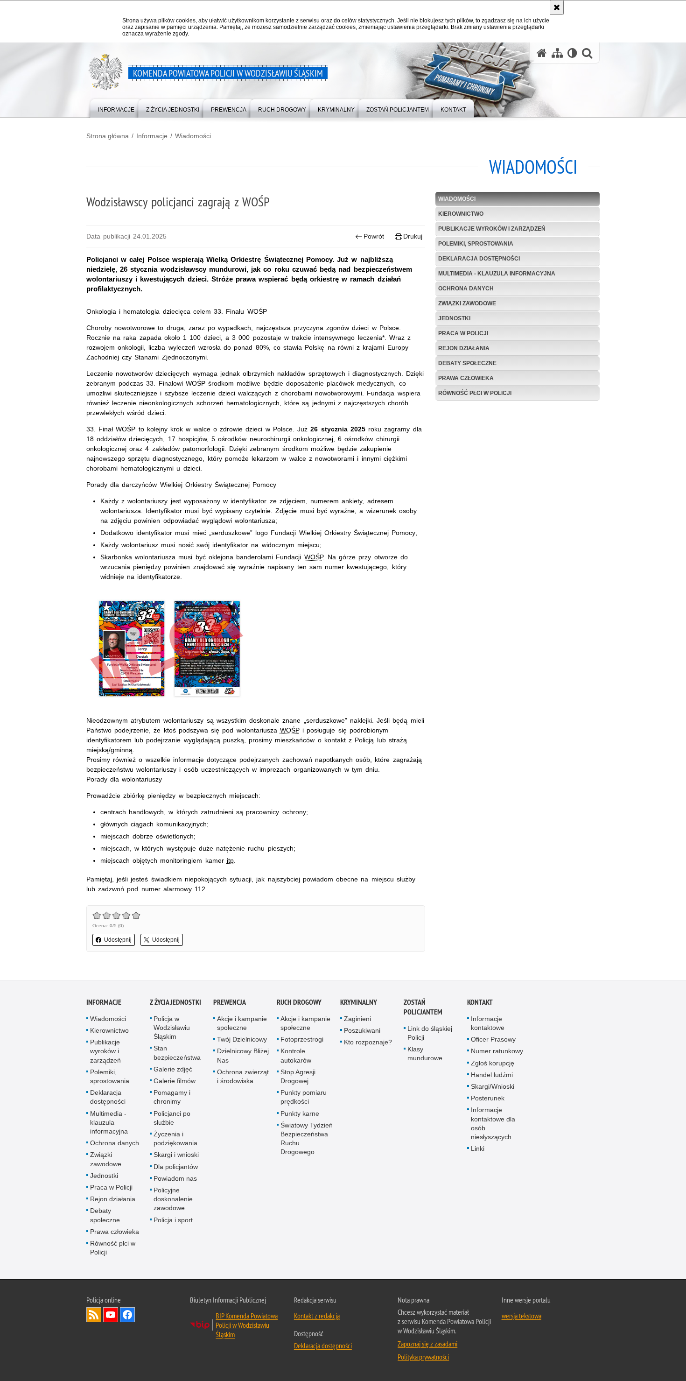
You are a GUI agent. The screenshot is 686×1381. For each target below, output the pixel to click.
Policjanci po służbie (172, 1118)
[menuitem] (116, 108)
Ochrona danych (466, 288)
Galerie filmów (175, 1081)
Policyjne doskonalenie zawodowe (173, 1199)
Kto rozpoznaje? (368, 1042)
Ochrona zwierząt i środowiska (243, 1076)
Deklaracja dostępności (479, 258)
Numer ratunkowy (497, 1051)
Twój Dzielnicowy (242, 1039)
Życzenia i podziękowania (175, 1138)
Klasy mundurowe (424, 1053)
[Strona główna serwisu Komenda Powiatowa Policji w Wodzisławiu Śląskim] (542, 53)
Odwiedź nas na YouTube (110, 1314)
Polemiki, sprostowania (475, 243)
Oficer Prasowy (493, 1039)
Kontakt (480, 1002)
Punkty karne (299, 1113)
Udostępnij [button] (118, 940)
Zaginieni (357, 1018)
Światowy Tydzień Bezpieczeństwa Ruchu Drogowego (306, 1138)
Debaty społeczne (467, 363)
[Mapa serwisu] (557, 53)
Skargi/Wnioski (492, 1086)
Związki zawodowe (467, 303)
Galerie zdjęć (173, 1069)
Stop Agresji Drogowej (297, 1076)
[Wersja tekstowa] (572, 53)
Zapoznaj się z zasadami (427, 1343)
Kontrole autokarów (295, 1055)
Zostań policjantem (423, 1007)
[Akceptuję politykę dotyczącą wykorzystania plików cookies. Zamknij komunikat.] (557, 7)
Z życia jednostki (175, 1002)
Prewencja (229, 1002)
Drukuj (412, 236)
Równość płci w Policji (474, 393)
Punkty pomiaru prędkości (303, 1097)
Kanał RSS (93, 1314)
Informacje (152, 136)
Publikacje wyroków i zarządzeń (492, 228)
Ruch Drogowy (299, 1002)
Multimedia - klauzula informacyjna (496, 273)
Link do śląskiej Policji (429, 1033)
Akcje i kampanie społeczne (242, 1023)
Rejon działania (464, 348)
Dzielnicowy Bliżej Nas (243, 1055)
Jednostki (454, 318)
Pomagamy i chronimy (172, 1097)
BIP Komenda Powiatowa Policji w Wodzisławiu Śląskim (247, 1325)
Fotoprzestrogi (301, 1039)
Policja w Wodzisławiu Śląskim (172, 1027)
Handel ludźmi (492, 1074)
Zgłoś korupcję (492, 1063)
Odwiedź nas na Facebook (127, 1314)
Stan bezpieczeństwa (177, 1052)
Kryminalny (358, 1002)
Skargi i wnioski (176, 1154)
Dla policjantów (176, 1166)
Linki (477, 1148)
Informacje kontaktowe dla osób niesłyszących (493, 1123)
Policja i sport (173, 1220)
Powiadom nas (175, 1178)
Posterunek (487, 1098)
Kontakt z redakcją (317, 1315)
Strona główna (107, 136)
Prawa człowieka (466, 378)
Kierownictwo (460, 214)
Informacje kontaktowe (487, 1023)
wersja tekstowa (521, 1315)
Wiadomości (193, 136)
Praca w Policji (463, 333)
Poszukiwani (362, 1030)
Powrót (374, 236)
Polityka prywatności (423, 1356)
